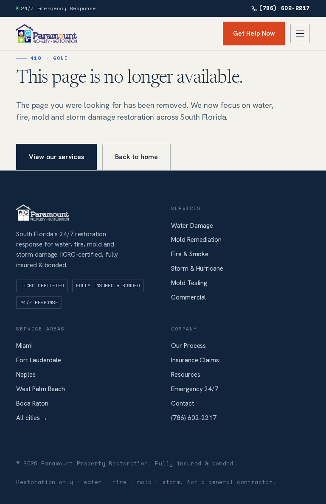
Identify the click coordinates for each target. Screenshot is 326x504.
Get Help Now (254, 33)
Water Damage (192, 225)
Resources (185, 374)
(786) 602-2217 (284, 8)
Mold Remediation (196, 239)
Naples (26, 374)
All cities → (32, 418)
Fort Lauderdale (38, 360)
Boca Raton (32, 403)
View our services (56, 156)
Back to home (136, 156)
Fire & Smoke (189, 254)
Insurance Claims (195, 360)
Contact (182, 403)
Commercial (188, 297)
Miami (24, 346)
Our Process (188, 346)
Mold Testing (189, 283)
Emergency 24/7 (194, 389)
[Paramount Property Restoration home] (46, 33)
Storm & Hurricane (197, 268)
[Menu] (300, 33)
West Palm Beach (40, 389)
